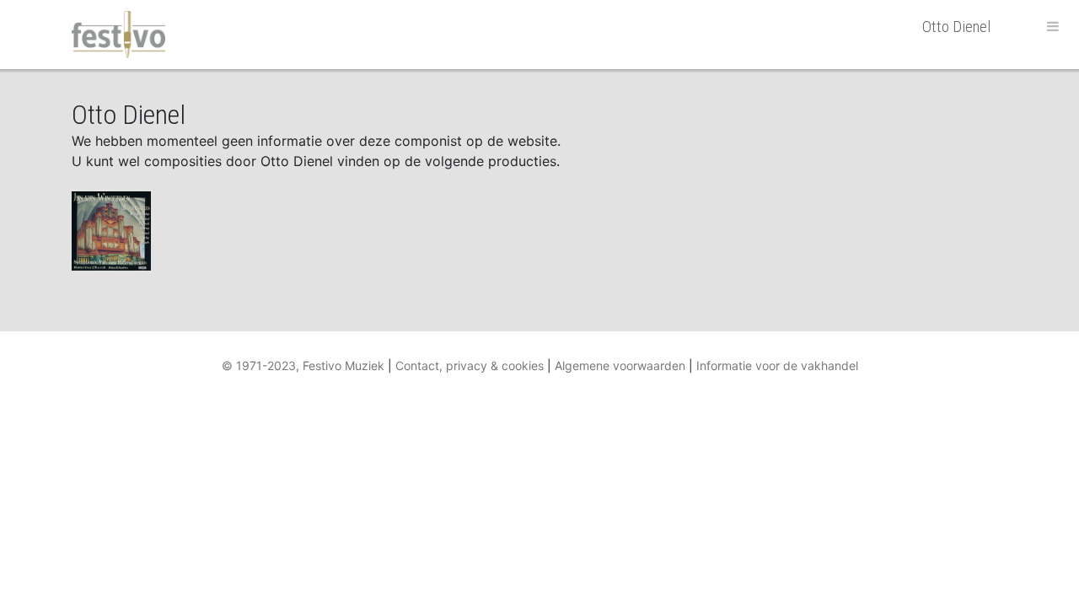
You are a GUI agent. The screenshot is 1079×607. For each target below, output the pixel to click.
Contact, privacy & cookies (469, 365)
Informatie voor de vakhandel (777, 365)
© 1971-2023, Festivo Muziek (303, 365)
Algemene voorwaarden (620, 365)
